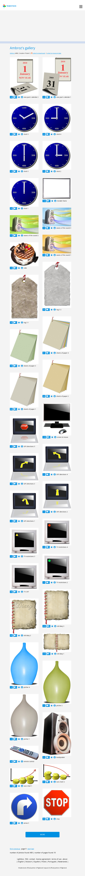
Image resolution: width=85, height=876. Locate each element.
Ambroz (12, 53)
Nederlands (62, 861)
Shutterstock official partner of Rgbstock (30, 868)
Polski (44, 861)
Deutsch (28, 861)
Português (52, 861)
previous (16, 849)
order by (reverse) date (54, 53)
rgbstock (11, 6)
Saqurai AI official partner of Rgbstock (55, 868)
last (32, 849)
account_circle (22, 97)
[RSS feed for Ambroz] (31, 53)
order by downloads (39, 53)
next (29, 849)
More (42, 834)
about (65, 859)
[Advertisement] (42, 25)
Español (37, 861)
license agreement (43, 859)
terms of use (56, 859)
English (21, 861)
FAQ (26, 859)
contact (32, 859)
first (11, 849)
